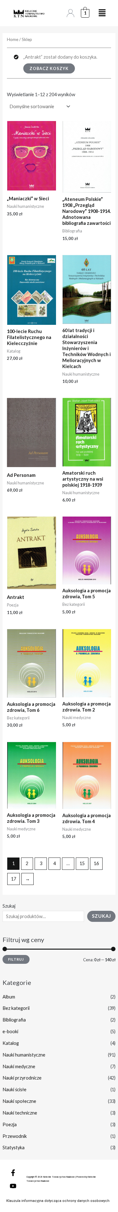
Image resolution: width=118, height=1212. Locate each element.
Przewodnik (15, 1136)
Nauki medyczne (19, 1066)
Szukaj (9, 906)
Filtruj (16, 959)
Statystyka (14, 1147)
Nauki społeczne (19, 1101)
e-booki (10, 1031)
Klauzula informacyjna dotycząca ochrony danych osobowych (58, 1201)
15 (82, 863)
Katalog (11, 1043)
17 (13, 878)
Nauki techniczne (20, 1112)
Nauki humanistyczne (24, 1054)
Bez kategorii (16, 1008)
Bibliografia (14, 1019)
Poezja (10, 1124)
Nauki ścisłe (14, 1089)
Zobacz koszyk (49, 68)
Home (12, 39)
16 (96, 863)
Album (9, 996)
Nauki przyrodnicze (22, 1077)
